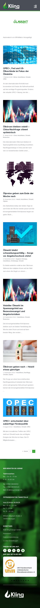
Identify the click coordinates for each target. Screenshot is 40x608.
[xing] (23, 550)
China (10, 115)
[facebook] (9, 550)
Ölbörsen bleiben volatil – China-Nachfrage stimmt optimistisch (20, 107)
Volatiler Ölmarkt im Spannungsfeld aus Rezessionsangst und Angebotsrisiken (20, 286)
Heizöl (11, 176)
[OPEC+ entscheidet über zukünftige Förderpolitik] (20, 407)
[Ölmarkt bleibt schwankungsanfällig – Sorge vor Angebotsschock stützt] (20, 234)
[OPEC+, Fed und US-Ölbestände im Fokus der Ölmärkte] (20, 55)
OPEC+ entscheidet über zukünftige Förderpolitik (20, 404)
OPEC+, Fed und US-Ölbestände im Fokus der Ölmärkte (20, 51)
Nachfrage (19, 355)
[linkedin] (18, 550)
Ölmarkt (24, 58)
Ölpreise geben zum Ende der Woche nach (20, 171)
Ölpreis (29, 176)
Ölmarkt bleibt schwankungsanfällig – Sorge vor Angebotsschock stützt (20, 229)
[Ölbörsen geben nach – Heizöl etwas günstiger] (20, 351)
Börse (11, 58)
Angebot (9, 236)
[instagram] (5, 550)
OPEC (28, 58)
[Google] (14, 550)
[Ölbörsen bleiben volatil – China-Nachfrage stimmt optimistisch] (20, 111)
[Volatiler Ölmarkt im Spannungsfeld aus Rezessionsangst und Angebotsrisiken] (20, 290)
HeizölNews (17, 58)
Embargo (15, 236)
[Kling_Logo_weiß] (11, 3)
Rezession (28, 115)
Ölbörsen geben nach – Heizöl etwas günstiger (20, 347)
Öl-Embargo (29, 236)
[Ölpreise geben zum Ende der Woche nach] (20, 173)
